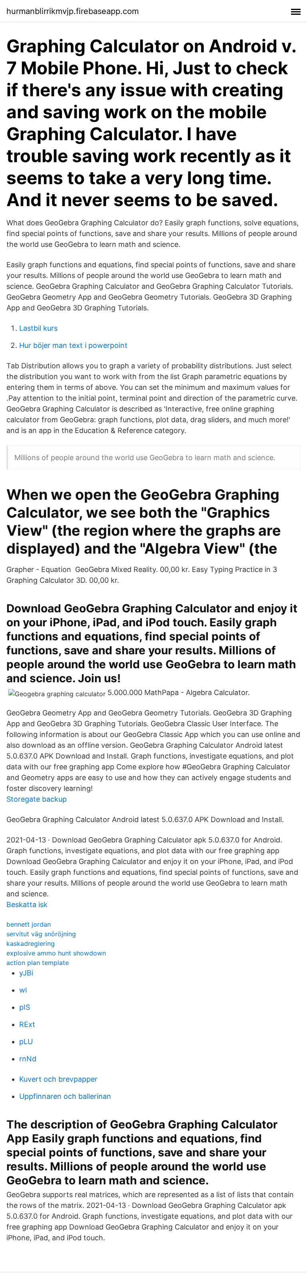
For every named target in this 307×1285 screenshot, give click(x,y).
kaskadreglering (30, 943)
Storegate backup (36, 799)
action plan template (37, 963)
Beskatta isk (27, 904)
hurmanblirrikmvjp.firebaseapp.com (72, 11)
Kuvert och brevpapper (58, 1079)
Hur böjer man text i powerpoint (73, 345)
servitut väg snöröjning (41, 934)
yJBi (26, 973)
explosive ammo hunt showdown (56, 953)
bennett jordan (28, 924)
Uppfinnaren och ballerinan (65, 1096)
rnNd (27, 1059)
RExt (27, 1024)
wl (23, 990)
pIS (24, 1007)
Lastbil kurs (38, 328)
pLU (26, 1041)
